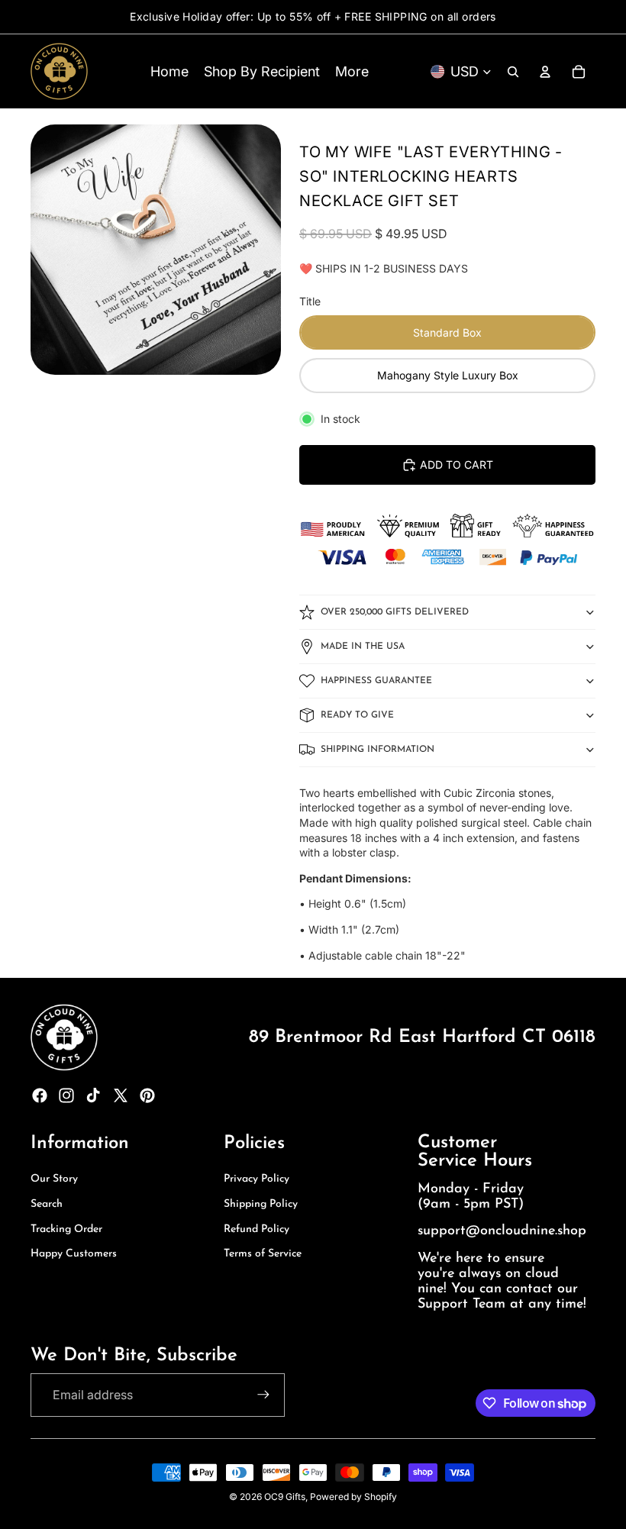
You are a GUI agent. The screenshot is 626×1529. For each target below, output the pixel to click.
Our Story (54, 1179)
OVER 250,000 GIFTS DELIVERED (395, 612)
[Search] (513, 72)
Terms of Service (263, 1254)
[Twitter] (120, 1095)
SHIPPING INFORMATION (377, 749)
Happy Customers (74, 1254)
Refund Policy (256, 1229)
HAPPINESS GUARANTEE (376, 680)
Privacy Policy (256, 1179)
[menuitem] (352, 71)
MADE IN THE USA (363, 646)
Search (47, 1204)
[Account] (545, 72)
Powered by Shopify (353, 1496)
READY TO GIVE (357, 715)
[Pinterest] (147, 1095)
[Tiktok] (93, 1095)
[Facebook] (40, 1095)
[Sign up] (263, 1394)
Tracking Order (66, 1229)
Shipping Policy (261, 1204)
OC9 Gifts (284, 1496)
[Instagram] (66, 1095)
